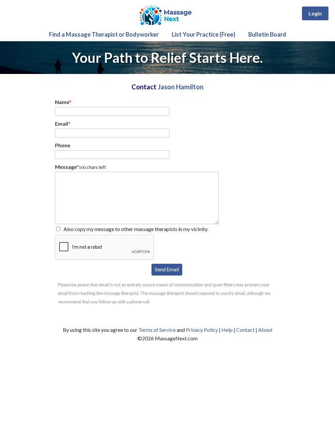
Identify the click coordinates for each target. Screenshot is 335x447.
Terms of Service (157, 330)
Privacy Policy (202, 330)
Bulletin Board (267, 34)
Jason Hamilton (180, 87)
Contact (245, 330)
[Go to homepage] (167, 25)
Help (227, 330)
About (265, 330)
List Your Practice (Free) (203, 34)
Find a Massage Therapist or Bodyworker (104, 34)
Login (315, 13)
